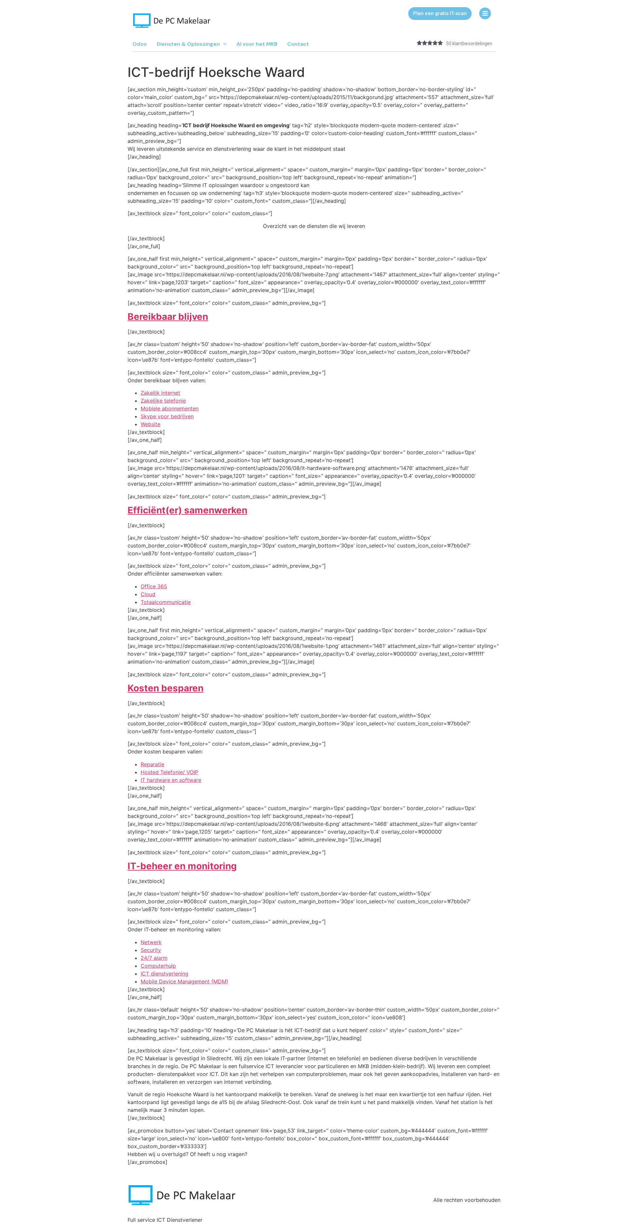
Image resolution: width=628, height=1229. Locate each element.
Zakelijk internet (160, 392)
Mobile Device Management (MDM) (184, 981)
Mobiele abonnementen (170, 408)
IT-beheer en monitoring (182, 866)
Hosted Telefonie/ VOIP (169, 772)
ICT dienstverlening (164, 973)
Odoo (139, 44)
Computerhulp (158, 965)
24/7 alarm (154, 958)
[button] (440, 13)
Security (151, 950)
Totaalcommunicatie (166, 602)
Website (150, 424)
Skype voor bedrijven (167, 416)
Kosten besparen (165, 688)
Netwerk (151, 942)
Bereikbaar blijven (168, 316)
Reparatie (152, 764)
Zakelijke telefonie (163, 400)
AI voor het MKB (256, 44)
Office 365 (154, 586)
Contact (298, 44)
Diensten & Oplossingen (188, 44)
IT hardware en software (171, 780)
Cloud (148, 594)
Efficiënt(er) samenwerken (187, 510)
